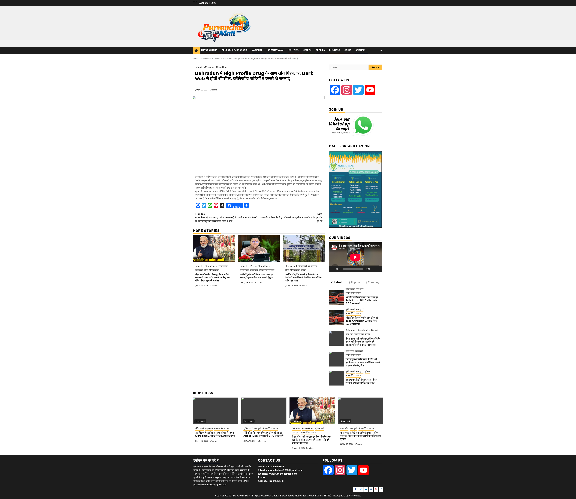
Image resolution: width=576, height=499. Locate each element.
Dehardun (199, 266)
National (257, 50)
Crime (347, 50)
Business (334, 50)
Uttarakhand (209, 50)
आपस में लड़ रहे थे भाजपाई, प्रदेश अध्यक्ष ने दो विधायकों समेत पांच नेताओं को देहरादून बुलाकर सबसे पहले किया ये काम (226, 218)
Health (307, 50)
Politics (293, 50)
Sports (320, 50)
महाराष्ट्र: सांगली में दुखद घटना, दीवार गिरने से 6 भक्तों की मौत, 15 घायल (361, 381)
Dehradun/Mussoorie (234, 50)
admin (214, 90)
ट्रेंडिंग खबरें (223, 266)
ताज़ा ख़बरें (199, 270)
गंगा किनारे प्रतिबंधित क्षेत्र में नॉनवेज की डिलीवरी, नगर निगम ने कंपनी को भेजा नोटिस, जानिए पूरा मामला (303, 277)
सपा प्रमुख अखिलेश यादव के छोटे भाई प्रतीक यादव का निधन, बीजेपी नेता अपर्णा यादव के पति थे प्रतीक (363, 362)
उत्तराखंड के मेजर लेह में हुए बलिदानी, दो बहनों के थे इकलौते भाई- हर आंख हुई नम (291, 218)
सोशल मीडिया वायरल (211, 270)
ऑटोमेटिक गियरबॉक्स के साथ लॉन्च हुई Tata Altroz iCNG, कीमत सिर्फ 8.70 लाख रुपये (362, 300)
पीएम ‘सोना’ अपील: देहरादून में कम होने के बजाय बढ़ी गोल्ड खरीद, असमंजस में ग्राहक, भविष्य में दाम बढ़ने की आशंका (213, 277)
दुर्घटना (367, 371)
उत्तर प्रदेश (350, 351)
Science (360, 50)
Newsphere (339, 495)
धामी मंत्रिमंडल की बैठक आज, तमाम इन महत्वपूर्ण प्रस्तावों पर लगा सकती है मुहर (256, 276)
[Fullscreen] (377, 268)
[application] (355, 257)
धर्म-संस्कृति (312, 266)
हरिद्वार (303, 270)
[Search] (381, 50)
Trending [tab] (374, 282)
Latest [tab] (338, 282)
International (275, 50)
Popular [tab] (356, 282)
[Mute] (373, 268)
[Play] (333, 268)
